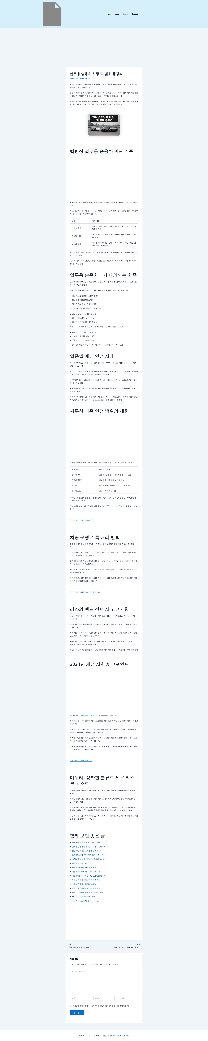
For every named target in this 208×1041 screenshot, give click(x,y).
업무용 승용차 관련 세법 (88, 715)
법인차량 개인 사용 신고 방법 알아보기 (85, 592)
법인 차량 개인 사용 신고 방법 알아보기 (87, 842)
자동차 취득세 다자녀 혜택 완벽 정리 (86, 888)
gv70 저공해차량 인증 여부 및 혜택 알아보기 (89, 859)
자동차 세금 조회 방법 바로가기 (82, 520)
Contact (135, 14)
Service (125, 14)
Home (109, 14)
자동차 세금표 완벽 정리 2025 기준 (85, 901)
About (117, 14)
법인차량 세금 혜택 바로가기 (81, 760)
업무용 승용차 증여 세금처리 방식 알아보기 (88, 846)
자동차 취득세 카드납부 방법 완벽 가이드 (88, 892)
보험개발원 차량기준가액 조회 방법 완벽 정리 (89, 855)
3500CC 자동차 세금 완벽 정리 (83, 896)
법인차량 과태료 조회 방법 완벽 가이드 (87, 851)
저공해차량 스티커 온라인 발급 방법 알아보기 (89, 876)
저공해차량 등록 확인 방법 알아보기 (86, 871)
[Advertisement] (104, 51)
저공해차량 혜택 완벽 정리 (82, 863)
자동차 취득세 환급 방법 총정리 (84, 884)
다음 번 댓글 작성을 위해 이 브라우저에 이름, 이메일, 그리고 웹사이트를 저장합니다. (101, 1006)
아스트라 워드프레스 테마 (119, 1035)
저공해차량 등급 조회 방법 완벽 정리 (86, 867)
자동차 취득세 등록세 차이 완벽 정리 (86, 880)
